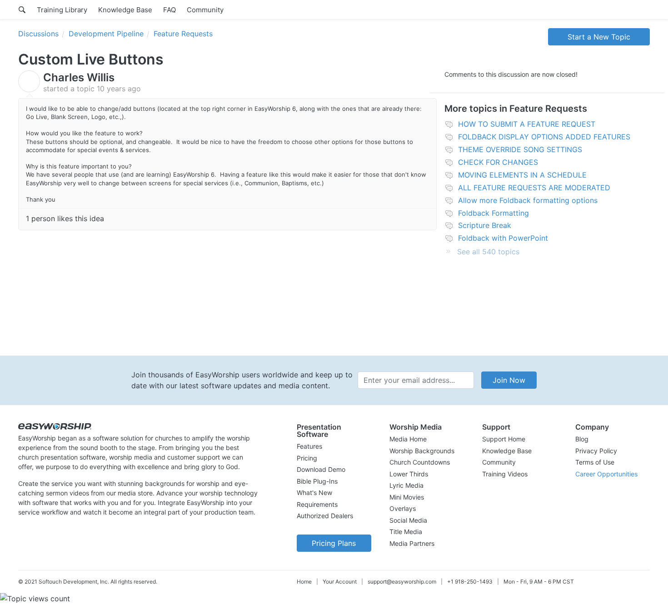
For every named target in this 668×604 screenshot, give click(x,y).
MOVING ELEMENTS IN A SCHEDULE (522, 174)
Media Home (408, 439)
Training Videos (505, 474)
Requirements (317, 504)
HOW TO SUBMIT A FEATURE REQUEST (526, 124)
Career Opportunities (606, 474)
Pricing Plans (334, 543)
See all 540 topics (488, 251)
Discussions (38, 33)
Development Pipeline (106, 33)
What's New (314, 492)
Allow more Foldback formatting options (528, 200)
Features (309, 446)
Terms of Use (594, 462)
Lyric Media (406, 485)
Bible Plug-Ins (317, 481)
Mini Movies (406, 497)
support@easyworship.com (402, 581)
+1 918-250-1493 (470, 581)
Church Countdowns (419, 462)
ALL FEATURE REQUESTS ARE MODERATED (534, 187)
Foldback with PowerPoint (503, 238)
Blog (581, 439)
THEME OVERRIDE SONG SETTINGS (520, 149)
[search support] (22, 9)
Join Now (509, 380)
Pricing (307, 458)
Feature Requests (183, 33)
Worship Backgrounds (421, 451)
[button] (334, 430)
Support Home (503, 439)
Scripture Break (484, 225)
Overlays (402, 508)
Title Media (405, 531)
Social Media (408, 520)
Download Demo (321, 469)
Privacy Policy (596, 451)
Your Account (340, 581)
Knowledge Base (125, 9)
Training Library (62, 9)
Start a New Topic (599, 36)
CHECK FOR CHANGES (498, 162)
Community (205, 9)
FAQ (169, 9)
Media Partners (411, 543)
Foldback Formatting (493, 213)
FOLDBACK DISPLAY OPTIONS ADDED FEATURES (544, 136)
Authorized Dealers (325, 516)
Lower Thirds (408, 474)
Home (304, 581)
